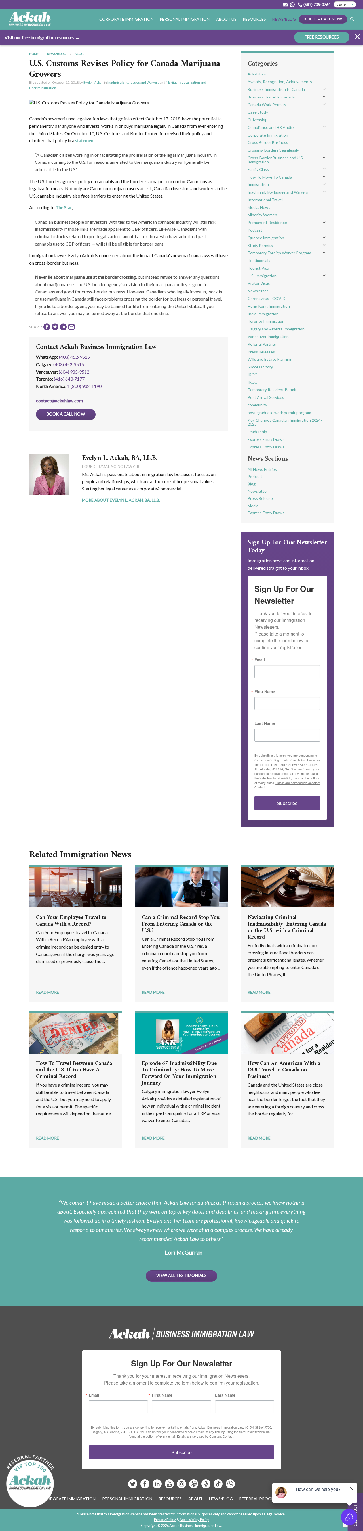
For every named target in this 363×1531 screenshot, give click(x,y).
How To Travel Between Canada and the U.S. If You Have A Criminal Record (74, 1070)
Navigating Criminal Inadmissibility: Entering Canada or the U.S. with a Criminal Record (287, 927)
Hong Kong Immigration (269, 306)
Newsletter (258, 290)
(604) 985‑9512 (74, 371)
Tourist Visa (258, 268)
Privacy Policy (165, 1519)
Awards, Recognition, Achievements (280, 81)
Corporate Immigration (268, 135)
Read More (47, 992)
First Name (264, 691)
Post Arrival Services (266, 397)
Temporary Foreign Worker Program (279, 252)
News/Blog (284, 19)
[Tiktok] (218, 1486)
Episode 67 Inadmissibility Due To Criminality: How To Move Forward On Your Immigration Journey (179, 1073)
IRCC (252, 374)
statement (85, 140)
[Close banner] (357, 37)
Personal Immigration (127, 1498)
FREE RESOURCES (322, 37)
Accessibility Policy (194, 1519)
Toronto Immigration (266, 321)
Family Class (258, 169)
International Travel (265, 199)
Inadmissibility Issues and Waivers (133, 82)
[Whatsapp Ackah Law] (293, 4)
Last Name (264, 723)
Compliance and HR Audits (271, 127)
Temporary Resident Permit (272, 389)
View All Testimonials (181, 1275)
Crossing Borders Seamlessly (273, 150)
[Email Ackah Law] (285, 4)
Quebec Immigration (266, 237)
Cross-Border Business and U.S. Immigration (276, 159)
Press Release (260, 498)
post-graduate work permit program (279, 412)
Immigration (258, 184)
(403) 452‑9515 (68, 364)
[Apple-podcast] (194, 1486)
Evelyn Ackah (93, 82)
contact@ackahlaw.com (59, 400)
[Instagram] (182, 1486)
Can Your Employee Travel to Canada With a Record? (71, 921)
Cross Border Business (268, 142)
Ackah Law (257, 74)
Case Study (258, 112)
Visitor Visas (259, 283)
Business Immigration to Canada (276, 89)
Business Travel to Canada (271, 97)
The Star (64, 207)
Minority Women (262, 214)
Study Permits (260, 245)
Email (259, 660)
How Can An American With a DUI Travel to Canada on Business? (284, 1070)
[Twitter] (133, 1486)
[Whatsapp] (230, 1486)
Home (34, 54)
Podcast (255, 230)
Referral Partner (262, 344)
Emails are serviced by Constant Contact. (205, 1436)
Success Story (260, 366)
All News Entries (262, 469)
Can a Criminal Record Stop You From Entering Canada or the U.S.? (181, 924)
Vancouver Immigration (268, 336)
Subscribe (287, 803)
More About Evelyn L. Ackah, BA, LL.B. (121, 500)
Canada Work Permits (267, 104)
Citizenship (257, 119)
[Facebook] (145, 1486)
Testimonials (259, 260)
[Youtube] (170, 1486)
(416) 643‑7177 (69, 378)
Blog (79, 54)
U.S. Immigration (262, 275)
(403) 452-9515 (74, 357)
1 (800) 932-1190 (84, 386)
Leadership (257, 431)
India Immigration (263, 313)
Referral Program (259, 1498)
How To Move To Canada (270, 177)
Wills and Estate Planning (270, 359)
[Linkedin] (157, 1486)
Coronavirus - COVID (267, 298)
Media (253, 505)
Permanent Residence (267, 222)
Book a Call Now (323, 18)
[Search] (352, 19)
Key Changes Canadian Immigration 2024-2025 (285, 422)
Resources (254, 19)
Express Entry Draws (266, 439)
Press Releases (261, 351)
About (195, 1498)
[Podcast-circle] (206, 1486)
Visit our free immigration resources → (42, 37)
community (257, 404)
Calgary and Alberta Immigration (276, 328)
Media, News (259, 207)
